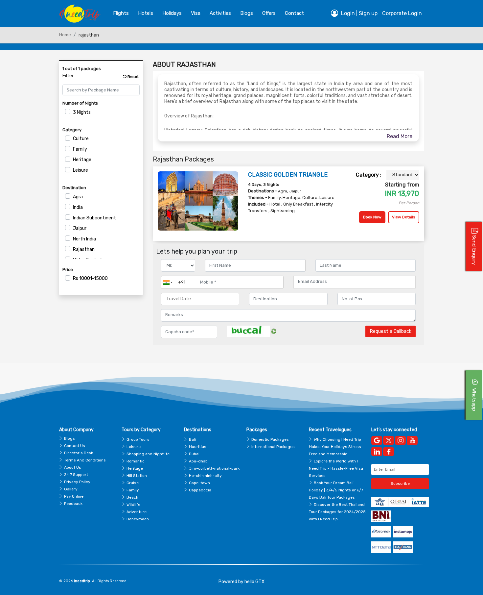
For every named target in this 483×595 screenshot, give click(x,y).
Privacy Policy (77, 482)
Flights (121, 13)
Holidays (172, 13)
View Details (403, 217)
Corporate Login (402, 13)
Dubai (194, 454)
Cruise (132, 483)
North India (84, 239)
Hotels (145, 13)
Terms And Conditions (85, 460)
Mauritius (197, 446)
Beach (132, 497)
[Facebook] (388, 452)
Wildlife (133, 504)
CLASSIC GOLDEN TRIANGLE (288, 174)
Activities (220, 13)
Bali (192, 439)
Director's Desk (78, 453)
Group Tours (138, 439)
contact (294, 13)
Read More (399, 136)
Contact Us (74, 445)
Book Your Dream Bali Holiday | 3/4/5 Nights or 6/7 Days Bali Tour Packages (336, 490)
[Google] (376, 440)
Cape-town (199, 483)
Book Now (372, 217)
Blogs (69, 438)
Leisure (80, 170)
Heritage (82, 159)
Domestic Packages (270, 439)
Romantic (135, 461)
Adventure (136, 511)
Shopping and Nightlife (148, 454)
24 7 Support (76, 474)
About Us (72, 467)
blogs (246, 13)
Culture (81, 138)
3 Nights (82, 112)
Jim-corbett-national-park (214, 468)
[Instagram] (400, 440)
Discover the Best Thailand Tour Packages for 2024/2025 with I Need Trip (337, 511)
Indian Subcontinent (94, 218)
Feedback (73, 503)
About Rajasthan (184, 64)
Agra (78, 197)
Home (65, 34)
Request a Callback (390, 331)
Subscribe (400, 483)
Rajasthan (84, 249)
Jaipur (79, 228)
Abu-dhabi (199, 461)
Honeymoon (137, 519)
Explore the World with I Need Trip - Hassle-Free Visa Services (336, 468)
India (78, 207)
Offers (269, 13)
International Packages (273, 446)
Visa (195, 13)
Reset (132, 76)
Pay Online (73, 496)
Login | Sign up (359, 13)
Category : (368, 175)
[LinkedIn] (376, 452)
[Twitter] (388, 440)
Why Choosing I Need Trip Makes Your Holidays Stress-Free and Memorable (336, 446)
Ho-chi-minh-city (205, 475)
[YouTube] (412, 440)
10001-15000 (90, 278)
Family (80, 149)
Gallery (71, 489)
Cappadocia (200, 490)
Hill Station (136, 475)
